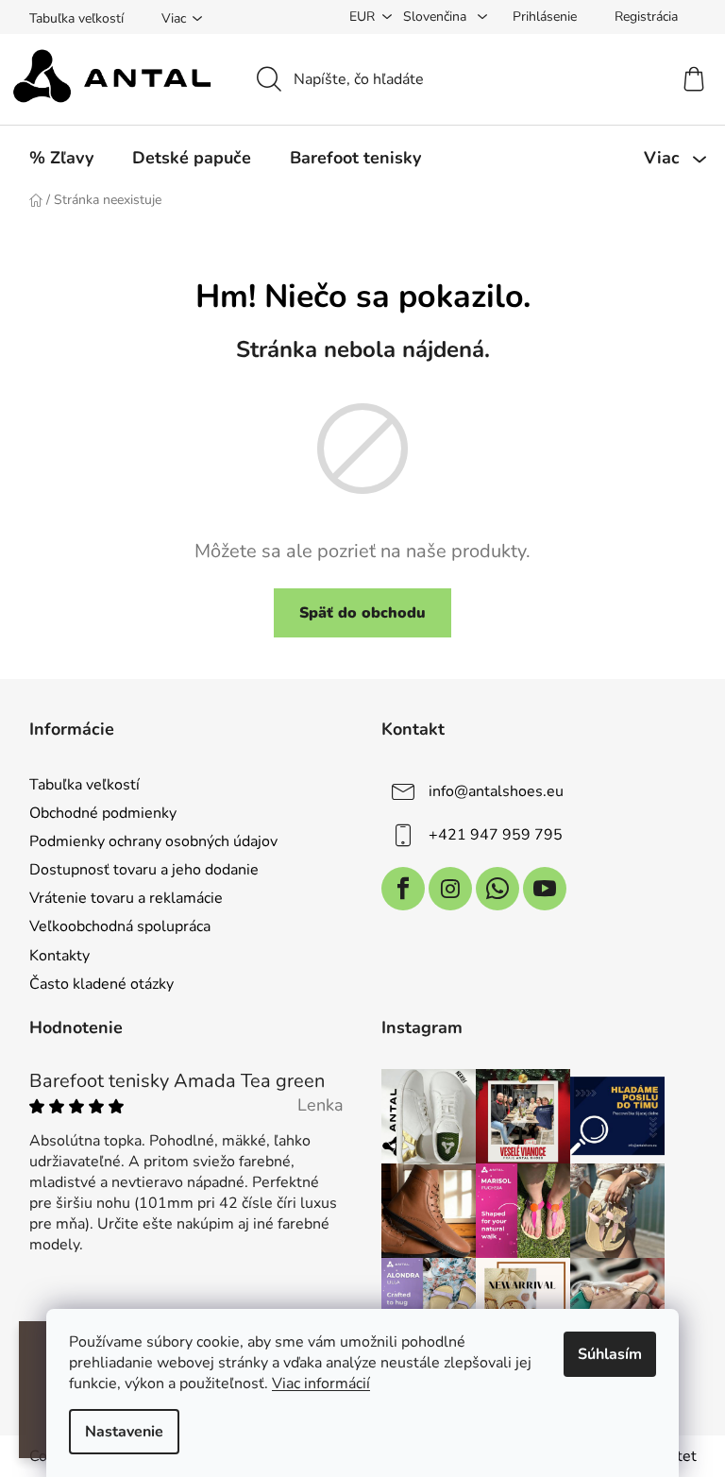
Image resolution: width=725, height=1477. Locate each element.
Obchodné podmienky (103, 813)
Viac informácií (321, 1383)
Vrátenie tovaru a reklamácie (126, 898)
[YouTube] (544, 888)
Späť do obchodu (362, 613)
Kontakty (59, 955)
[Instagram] (450, 888)
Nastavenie (124, 1431)
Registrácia (646, 16)
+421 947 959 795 (496, 834)
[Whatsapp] (497, 888)
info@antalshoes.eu (496, 791)
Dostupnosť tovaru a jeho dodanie (144, 869)
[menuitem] (61, 158)
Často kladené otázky (101, 984)
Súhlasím (610, 1354)
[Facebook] (403, 888)
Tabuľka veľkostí (76, 18)
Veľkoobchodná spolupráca (120, 926)
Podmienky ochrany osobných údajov (153, 841)
